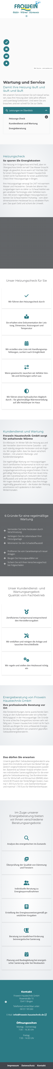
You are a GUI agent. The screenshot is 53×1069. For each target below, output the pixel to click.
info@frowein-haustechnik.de (28, 1014)
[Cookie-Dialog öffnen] (5, 1002)
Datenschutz (28, 1065)
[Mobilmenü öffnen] (26, 16)
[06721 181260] (6, 42)
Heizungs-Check (17, 118)
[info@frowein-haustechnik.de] (6, 49)
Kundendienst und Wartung (23, 123)
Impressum (13, 1065)
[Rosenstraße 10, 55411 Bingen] (6, 56)
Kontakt (41, 1065)
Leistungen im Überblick (21, 110)
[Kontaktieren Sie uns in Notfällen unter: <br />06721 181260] (6, 63)
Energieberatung (17, 128)
